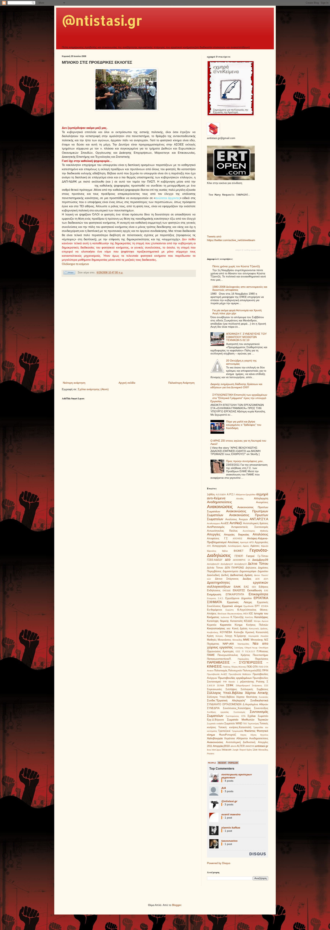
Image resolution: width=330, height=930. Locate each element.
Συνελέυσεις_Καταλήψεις (237, 708)
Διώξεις (247, 578)
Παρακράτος (243, 659)
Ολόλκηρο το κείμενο (75, 264)
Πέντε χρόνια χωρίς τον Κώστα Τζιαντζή (236, 266)
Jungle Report (239, 750)
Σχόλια (251, 715)
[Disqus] (129, 329)
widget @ (239, 250)
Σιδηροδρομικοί (243, 685)
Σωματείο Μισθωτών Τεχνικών (247, 719)
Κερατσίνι (225, 624)
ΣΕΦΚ (229, 685)
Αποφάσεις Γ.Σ (217, 538)
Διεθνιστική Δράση (241, 575)
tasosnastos (229, 840)
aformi (233, 746)
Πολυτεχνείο (235, 670)
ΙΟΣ (251, 613)
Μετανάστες (224, 639)
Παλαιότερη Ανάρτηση (181, 382)
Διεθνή (225, 575)
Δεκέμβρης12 (227, 564)
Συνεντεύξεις (261, 708)
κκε (229, 628)
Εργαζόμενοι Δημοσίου (238, 598)
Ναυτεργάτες (243, 644)
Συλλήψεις (231, 689)
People (212, 763)
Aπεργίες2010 (221, 745)
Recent (222, 763)
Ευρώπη (230, 610)
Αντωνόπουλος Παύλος (222, 531)
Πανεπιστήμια (260, 655)
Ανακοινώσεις (220, 506)
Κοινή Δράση (239, 628)
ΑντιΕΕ (225, 523)
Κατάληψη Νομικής (218, 621)
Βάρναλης (211, 551)
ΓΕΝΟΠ (239, 556)
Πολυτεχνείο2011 (252, 670)
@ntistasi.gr (102, 20)
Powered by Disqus (218, 863)
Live (255, 749)
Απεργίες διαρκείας (236, 534)
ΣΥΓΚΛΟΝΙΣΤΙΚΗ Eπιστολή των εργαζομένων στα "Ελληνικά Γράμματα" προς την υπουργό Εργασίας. (238, 398)
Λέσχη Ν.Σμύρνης (235, 636)
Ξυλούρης (238, 648)
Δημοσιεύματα (230, 571)
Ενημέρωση (214, 594)
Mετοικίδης (263, 750)
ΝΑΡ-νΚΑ (228, 643)
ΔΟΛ (266, 579)
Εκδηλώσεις (213, 590)
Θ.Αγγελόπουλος (246, 609)
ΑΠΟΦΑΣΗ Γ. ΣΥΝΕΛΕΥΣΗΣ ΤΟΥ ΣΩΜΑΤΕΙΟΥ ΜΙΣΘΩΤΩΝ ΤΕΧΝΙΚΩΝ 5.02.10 (246, 337)
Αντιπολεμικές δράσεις (255, 523)
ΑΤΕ (209, 546)
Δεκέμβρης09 (260, 559)
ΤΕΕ (245, 723)
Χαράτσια (229, 738)
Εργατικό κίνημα (232, 606)
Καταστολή (236, 621)
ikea (209, 750)
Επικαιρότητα (258, 594)
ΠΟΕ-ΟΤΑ (252, 666)
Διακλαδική (213, 575)
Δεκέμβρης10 (213, 564)
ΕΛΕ (266, 590)
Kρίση (249, 750)
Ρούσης (260, 681)
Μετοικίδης (237, 640)
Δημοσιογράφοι (247, 571)
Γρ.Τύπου (263, 556)
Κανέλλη (249, 617)
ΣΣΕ (266, 685)
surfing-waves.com (252, 250)
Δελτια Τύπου (258, 563)
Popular (233, 763)
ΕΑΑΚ (237, 586)
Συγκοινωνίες (214, 689)
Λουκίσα (264, 636)
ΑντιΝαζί (236, 523)
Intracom (226, 749)
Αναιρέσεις (262, 502)
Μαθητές (212, 639)
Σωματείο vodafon (215, 723)
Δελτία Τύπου (215, 567)
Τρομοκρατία (237, 731)
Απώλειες (233, 542)
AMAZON (249, 746)
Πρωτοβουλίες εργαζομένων (235, 677)
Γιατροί (250, 555)
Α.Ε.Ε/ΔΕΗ (221, 494)
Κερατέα (211, 625)
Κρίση (210, 636)
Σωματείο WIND (233, 723)
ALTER (241, 746)
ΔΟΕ (257, 579)
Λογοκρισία (253, 636)
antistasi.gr (261, 745)
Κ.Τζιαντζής (237, 617)
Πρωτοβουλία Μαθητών (240, 674)
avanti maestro (231, 814)
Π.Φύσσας (262, 651)
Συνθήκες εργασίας (218, 712)
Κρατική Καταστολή (256, 632)
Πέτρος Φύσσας (238, 667)
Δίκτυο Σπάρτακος (227, 578)
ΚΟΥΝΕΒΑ (226, 632)
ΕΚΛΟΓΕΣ (239, 590)
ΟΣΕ (238, 651)
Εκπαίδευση (254, 590)
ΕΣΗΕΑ (264, 606)
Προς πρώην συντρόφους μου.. (245, 461)
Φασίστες (250, 730)
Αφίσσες (255, 546)
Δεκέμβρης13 (240, 564)
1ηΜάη (211, 494)
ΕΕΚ (254, 587)
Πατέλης (227, 667)
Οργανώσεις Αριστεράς (220, 651)
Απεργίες (213, 534)
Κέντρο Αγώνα (261, 621)
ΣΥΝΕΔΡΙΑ (213, 708)
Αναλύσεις (231, 519)
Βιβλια (225, 551)
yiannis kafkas (230, 827)
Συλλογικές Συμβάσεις (254, 689)
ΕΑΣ (246, 587)
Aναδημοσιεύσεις (258, 738)
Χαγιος (243, 735)
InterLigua (216, 750)
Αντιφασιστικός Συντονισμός (249, 527)
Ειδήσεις (263, 587)
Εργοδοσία (248, 606)
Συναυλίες (263, 697)
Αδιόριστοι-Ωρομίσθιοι (245, 494)
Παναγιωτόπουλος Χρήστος (234, 655)
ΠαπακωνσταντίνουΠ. (219, 659)
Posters (210, 753)
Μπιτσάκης (257, 639)
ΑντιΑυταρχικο (213, 523)
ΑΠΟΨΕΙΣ (237, 538)
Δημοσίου (263, 571)
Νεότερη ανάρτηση (74, 382)
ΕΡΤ (257, 606)
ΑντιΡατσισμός (216, 526)
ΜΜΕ (246, 639)
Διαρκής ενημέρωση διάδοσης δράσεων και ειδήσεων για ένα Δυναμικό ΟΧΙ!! (236, 386)
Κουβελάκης (212, 632)
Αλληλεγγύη (261, 498)
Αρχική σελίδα (127, 382)
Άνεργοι (243, 519)
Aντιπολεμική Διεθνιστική (241, 742)
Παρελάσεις (261, 659)
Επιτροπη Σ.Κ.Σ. (215, 598)
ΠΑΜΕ (211, 654)
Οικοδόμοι (263, 648)
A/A (223, 787)
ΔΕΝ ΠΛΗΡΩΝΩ (234, 567)
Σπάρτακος (257, 685)
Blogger (176, 904)
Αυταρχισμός (219, 546)
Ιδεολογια (222, 613)
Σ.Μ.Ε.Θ (211, 685)
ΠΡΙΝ (265, 670)
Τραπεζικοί (224, 731)
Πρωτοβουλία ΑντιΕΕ (217, 674)
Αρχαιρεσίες (261, 542)
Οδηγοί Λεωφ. (251, 648)
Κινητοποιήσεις (216, 628)
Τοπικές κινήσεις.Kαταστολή (234, 727)
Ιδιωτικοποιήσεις (234, 613)
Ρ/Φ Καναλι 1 (230, 682)
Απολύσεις (260, 534)
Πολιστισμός (220, 670)
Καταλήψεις (261, 617)
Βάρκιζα (264, 546)
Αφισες (246, 546)
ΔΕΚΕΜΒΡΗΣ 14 (241, 560)
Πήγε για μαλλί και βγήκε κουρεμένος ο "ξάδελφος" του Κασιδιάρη (243, 425)
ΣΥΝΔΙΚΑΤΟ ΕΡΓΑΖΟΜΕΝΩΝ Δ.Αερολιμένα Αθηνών (237, 704)
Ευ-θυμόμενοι (214, 609)
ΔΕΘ (228, 559)
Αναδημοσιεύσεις (219, 502)
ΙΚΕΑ (245, 613)
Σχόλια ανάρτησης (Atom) (93, 389)
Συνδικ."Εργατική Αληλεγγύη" (226, 700)
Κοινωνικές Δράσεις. (258, 628)
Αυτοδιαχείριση (234, 546)
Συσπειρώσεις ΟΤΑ (235, 716)
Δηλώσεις (251, 567)
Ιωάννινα (225, 617)
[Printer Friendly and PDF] (69, 273)
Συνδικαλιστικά (259, 700)
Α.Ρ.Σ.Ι (231, 494)
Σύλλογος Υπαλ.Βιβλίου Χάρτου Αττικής (237, 693)
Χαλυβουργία (215, 738)
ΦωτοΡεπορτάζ (227, 734)
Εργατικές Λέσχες (239, 602)
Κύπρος (219, 636)
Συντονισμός (239, 712)
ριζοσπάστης (247, 681)
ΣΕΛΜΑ (220, 685)
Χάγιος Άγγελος (259, 735)
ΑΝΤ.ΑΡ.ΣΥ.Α (259, 519)
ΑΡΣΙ (251, 542)
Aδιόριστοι (242, 738)
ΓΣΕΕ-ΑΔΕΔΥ (214, 560)
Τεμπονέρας (253, 723)
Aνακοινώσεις (215, 742)
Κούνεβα (239, 632)
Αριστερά (244, 542)
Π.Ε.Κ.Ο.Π (250, 651)
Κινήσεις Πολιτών (257, 625)
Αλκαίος (239, 498)
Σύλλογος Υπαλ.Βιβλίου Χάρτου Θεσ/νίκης (232, 697)
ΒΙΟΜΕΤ (238, 551)
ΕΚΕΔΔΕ (227, 590)
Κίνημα (239, 625)
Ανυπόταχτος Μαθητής (255, 531)
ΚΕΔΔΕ (248, 621)
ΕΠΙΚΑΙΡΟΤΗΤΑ (235, 594)
